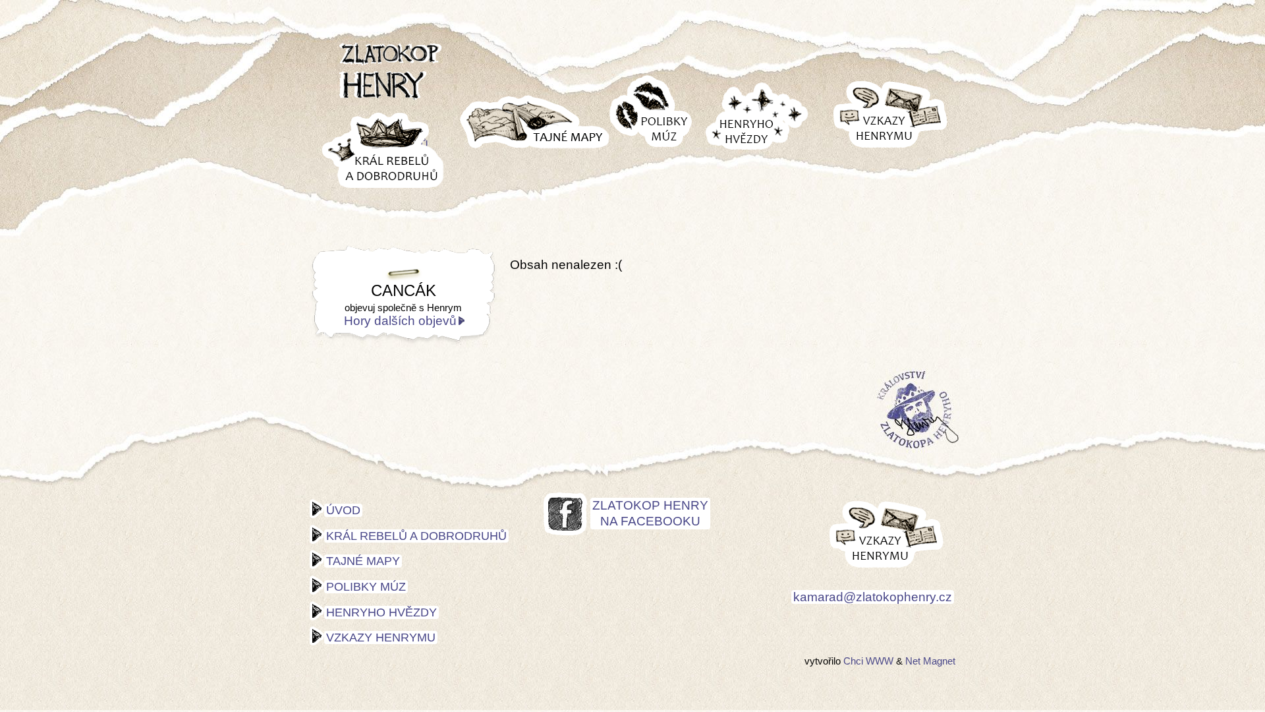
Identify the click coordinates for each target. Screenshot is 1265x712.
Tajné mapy (363, 561)
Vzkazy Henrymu (381, 637)
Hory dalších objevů (400, 321)
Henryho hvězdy (381, 612)
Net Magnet (930, 661)
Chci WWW (868, 661)
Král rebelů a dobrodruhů (416, 536)
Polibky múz (366, 586)
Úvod (343, 510)
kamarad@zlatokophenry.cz (872, 597)
